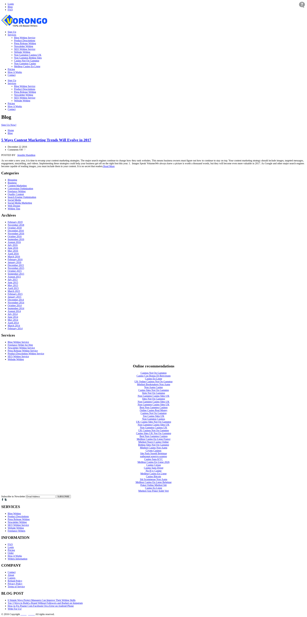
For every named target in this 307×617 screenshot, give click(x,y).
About (11, 575)
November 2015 (16, 268)
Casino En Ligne (153, 378)
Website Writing (22, 52)
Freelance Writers (16, 530)
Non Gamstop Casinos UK (27, 55)
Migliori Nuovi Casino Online (153, 442)
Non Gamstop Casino (25, 63)
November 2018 (16, 225)
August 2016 (14, 242)
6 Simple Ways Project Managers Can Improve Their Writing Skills (41, 600)
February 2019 (15, 222)
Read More (109, 166)
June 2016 (13, 248)
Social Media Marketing (20, 203)
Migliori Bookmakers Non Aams (153, 384)
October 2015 (15, 271)
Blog (10, 6)
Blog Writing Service (24, 37)
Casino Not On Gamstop (26, 60)
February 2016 (15, 259)
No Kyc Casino (153, 470)
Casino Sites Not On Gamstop (153, 390)
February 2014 (15, 328)
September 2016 (16, 239)
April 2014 (13, 322)
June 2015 (13, 282)
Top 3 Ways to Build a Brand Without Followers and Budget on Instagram (45, 603)
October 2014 (15, 305)
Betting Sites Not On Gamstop (153, 444)
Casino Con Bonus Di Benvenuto (154, 375)
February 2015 (15, 294)
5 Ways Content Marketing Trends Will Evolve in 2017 (46, 140)
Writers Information (17, 558)
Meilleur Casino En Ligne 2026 (153, 462)
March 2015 (14, 291)
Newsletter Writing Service (21, 347)
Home (11, 130)
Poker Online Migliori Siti (153, 485)
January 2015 (14, 296)
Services (12, 34)
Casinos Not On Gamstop (154, 373)
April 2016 (13, 253)
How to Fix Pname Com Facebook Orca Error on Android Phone (41, 606)
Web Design (14, 205)
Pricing (11, 69)
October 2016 (15, 236)
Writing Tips (14, 208)
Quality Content (16, 194)
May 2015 (13, 285)
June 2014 (13, 317)
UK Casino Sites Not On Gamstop (153, 421)
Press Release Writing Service (23, 350)
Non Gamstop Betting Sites (28, 57)
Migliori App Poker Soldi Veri (153, 490)
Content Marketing (17, 185)
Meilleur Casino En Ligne (27, 66)
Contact (12, 75)
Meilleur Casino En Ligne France (153, 439)
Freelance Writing (17, 191)
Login (11, 4)
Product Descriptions (24, 40)
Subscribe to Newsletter (13, 496)
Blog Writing (14, 513)
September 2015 (16, 273)
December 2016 (16, 230)
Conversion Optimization (20, 188)
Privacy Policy (15, 583)
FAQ (10, 9)
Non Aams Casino (153, 387)
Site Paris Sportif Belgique (153, 453)
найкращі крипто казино (153, 456)
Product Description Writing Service (26, 353)
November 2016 (16, 233)
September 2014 (16, 308)
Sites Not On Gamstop (153, 398)
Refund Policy (15, 580)
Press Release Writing (25, 43)
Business (12, 182)
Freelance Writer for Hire (20, 345)
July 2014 (13, 314)
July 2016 (13, 245)
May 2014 (13, 319)
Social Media (14, 200)
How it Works (15, 72)
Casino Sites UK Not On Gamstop (153, 433)
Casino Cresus (153, 465)
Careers (11, 578)
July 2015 (13, 279)
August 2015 (14, 276)
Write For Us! (15, 608)
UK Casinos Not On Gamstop (153, 430)
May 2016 (13, 250)
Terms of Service (16, 586)
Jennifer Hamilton (26, 155)
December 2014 (16, 299)
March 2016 (14, 256)
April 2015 (13, 288)
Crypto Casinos (153, 450)
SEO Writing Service (24, 49)
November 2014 (16, 302)
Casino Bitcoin (153, 476)
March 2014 (14, 325)
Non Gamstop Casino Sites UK (153, 396)
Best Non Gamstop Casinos (154, 407)
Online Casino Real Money (153, 410)
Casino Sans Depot (153, 467)
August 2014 (14, 311)
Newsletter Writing (23, 46)
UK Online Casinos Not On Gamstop (153, 381)
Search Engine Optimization (22, 197)
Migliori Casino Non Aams (153, 447)
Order (11, 553)
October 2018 (15, 227)
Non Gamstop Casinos (153, 419)
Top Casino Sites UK (153, 416)
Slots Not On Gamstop (153, 393)
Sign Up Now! (8, 125)
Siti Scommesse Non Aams (153, 479)
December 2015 (16, 265)
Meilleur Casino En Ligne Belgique (154, 482)
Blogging (12, 180)
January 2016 (14, 262)
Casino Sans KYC (153, 459)
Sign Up (12, 32)
